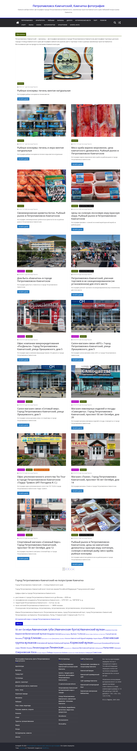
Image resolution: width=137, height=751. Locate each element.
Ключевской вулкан (45, 643)
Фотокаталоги (63, 720)
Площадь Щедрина (41, 652)
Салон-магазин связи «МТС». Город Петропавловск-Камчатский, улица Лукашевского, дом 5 (91, 346)
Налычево (108, 647)
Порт (95, 20)
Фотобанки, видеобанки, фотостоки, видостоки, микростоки (67, 709)
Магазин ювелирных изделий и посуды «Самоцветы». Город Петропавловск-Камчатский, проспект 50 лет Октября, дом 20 (95, 413)
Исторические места (83, 20)
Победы (50, 652)
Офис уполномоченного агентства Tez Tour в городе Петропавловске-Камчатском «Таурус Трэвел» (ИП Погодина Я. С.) (41, 479)
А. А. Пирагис (108, 700)
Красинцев (97, 643)
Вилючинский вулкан (36, 633)
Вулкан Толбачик (78, 634)
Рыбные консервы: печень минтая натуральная (44, 90)
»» (73, 569)
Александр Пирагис (32, 87)
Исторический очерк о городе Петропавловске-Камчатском (37, 619)
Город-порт (19, 674)
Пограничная (57, 652)
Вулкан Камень (65, 634)
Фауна (31, 25)
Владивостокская (54, 634)
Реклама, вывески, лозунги (24, 709)
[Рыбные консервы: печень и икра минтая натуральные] (41, 121)
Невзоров (117, 648)
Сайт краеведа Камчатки (89, 681)
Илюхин (67, 638)
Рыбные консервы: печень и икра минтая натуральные (40, 149)
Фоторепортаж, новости (86, 206)
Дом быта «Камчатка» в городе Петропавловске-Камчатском (34, 280)
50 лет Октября (23, 629)
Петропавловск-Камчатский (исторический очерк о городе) (68, 690)
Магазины (20, 83)
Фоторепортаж (49, 25)
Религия (103, 20)
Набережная (99, 648)
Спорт (23, 25)
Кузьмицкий (106, 643)
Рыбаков (64, 652)
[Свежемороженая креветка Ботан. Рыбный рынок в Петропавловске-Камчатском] (41, 186)
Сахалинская (71, 652)
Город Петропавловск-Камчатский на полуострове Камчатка (68, 666)
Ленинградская (40, 647)
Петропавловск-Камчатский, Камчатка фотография (68, 6)
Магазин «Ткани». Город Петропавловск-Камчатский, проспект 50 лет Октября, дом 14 (95, 479)
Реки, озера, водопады (23, 705)
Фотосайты (62, 724)
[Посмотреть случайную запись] (119, 22)
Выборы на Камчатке (99, 634)
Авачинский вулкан (92, 629)
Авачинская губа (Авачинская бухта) (56, 629)
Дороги (69, 20)
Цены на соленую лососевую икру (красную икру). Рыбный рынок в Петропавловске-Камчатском (95, 215)
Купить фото (75, 25)
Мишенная (75, 648)
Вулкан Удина (89, 634)
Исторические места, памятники (26, 686)
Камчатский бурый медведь (82, 638)
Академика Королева (111, 630)
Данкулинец (55, 638)
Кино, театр (19, 690)
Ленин (23, 648)
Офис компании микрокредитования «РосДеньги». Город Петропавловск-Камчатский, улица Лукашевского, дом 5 (39, 346)
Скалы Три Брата (80, 652)
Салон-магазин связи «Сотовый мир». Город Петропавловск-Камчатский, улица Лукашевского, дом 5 (40, 411)
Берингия (20, 633)
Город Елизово (32, 638)
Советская (97, 652)
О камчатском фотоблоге (67, 684)
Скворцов (88, 652)
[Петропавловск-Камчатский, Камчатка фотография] (17, 22)
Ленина (29, 648)
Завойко (62, 638)
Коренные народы (21, 694)
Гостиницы (19, 678)
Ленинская (56, 647)
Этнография (62, 25)
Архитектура (40, 20)
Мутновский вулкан (87, 648)
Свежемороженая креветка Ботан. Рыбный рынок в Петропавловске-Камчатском (41, 214)
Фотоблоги (62, 716)
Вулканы (60, 20)
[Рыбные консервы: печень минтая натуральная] (68, 64)
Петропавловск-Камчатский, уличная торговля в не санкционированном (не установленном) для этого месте (93, 281)
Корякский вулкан (81, 642)
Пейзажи (51, 20)
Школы (17, 737)
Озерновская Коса (25, 652)
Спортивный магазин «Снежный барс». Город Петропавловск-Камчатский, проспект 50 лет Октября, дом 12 (39, 544)
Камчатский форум (87, 670)
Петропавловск (27, 20)
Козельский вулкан (62, 643)
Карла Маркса (98, 638)
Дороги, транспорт (21, 682)
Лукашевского (68, 648)
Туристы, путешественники (41, 469)
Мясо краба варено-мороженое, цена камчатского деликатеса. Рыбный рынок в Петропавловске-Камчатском (95, 150)
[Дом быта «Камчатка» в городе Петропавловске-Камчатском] (41, 251)
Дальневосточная (47, 638)
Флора (38, 25)
